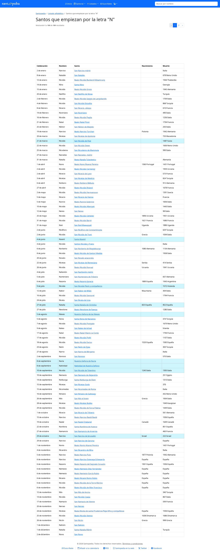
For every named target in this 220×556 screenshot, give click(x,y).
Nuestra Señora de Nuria (85, 361)
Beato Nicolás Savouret (84, 295)
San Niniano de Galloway (85, 394)
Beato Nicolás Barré (82, 220)
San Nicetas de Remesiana (85, 262)
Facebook (157, 548)
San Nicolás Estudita (83, 103)
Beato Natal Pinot (81, 122)
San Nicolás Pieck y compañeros (88, 286)
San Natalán (79, 75)
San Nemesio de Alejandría (86, 375)
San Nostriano (80, 113)
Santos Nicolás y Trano (84, 244)
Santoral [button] (80, 4)
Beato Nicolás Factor (83, 342)
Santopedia (41, 13)
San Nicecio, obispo (82, 108)
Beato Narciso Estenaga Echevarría (89, 459)
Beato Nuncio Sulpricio (84, 202)
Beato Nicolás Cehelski (84, 216)
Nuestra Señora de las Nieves (87, 314)
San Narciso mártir (82, 70)
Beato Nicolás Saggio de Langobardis (90, 98)
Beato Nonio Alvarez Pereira (86, 445)
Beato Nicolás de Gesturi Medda (88, 253)
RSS (107, 548)
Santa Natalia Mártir (83, 529)
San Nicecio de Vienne (83, 197)
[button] (115, 3)
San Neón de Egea (82, 347)
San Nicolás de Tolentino (85, 370)
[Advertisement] (110, 46)
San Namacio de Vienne (84, 501)
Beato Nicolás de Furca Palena (87, 408)
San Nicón (78, 520)
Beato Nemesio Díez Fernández (87, 469)
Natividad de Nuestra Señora (86, 365)
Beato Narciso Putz (82, 455)
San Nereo (78, 211)
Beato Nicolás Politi (82, 337)
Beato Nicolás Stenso (83, 515)
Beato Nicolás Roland (83, 187)
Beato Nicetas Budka (83, 403)
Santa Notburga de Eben (85, 380)
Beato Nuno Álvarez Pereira (86, 164)
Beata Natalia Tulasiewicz (85, 159)
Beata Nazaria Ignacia (83, 281)
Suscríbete (107, 4)
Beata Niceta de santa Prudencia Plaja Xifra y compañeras (99, 511)
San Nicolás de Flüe (82, 141)
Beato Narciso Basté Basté (85, 417)
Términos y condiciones (132, 543)
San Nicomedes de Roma (85, 389)
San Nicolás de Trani (83, 234)
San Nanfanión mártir (83, 272)
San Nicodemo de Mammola (86, 150)
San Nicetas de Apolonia (84, 136)
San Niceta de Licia (82, 300)
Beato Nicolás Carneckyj (84, 169)
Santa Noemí (79, 239)
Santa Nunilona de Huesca (85, 426)
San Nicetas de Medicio (84, 178)
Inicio (69, 4)
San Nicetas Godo (82, 384)
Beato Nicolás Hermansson (86, 192)
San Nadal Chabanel (83, 422)
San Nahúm (79, 525)
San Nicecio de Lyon (83, 173)
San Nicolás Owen (82, 145)
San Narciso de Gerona (84, 440)
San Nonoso (79, 356)
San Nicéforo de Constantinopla (88, 230)
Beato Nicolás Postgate (84, 323)
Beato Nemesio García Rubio (86, 473)
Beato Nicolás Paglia (83, 117)
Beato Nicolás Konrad (83, 267)
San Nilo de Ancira (82, 492)
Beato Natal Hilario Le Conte (86, 333)
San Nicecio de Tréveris (84, 412)
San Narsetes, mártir (83, 155)
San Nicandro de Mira (83, 450)
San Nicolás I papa (82, 497)
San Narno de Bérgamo (84, 351)
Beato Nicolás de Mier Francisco (88, 487)
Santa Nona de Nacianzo (85, 319)
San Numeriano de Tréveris (86, 276)
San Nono (78, 534)
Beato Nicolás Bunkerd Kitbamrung (89, 80)
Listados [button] (93, 4)
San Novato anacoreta (84, 258)
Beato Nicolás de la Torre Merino (88, 483)
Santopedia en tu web (124, 548)
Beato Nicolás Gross (83, 89)
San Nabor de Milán (82, 291)
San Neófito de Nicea (83, 94)
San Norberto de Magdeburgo (87, 248)
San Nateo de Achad (83, 328)
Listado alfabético (55, 13)
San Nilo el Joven (81, 398)
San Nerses (79, 506)
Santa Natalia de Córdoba (85, 305)
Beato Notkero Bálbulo (84, 183)
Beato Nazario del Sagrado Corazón (89, 464)
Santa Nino (79, 84)
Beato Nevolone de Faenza (85, 309)
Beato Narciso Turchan (84, 131)
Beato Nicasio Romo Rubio (85, 478)
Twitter (143, 548)
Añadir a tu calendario (89, 548)
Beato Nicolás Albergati (84, 206)
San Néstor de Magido (84, 127)
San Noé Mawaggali (83, 225)
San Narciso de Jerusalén (85, 436)
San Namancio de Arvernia (85, 431)
